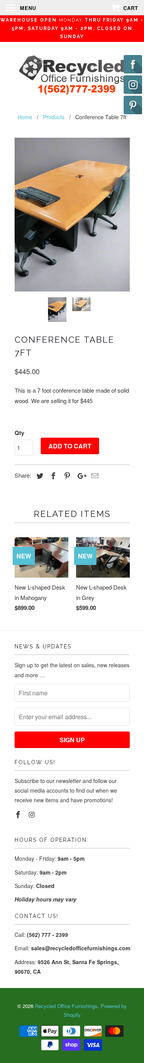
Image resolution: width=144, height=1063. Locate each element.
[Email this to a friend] (94, 475)
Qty (19, 432)
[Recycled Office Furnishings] (72, 75)
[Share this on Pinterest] (66, 475)
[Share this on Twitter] (39, 475)
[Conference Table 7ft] (72, 215)
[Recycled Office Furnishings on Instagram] (32, 814)
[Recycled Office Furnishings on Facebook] (19, 814)
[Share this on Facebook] (52, 475)
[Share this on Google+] (80, 475)
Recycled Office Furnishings (66, 1006)
